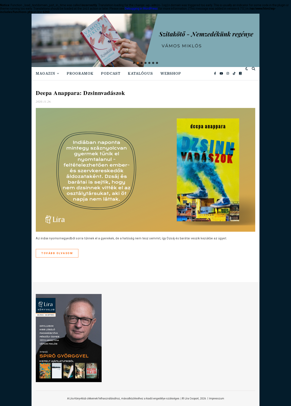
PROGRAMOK (80, 73)
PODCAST (110, 73)
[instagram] (228, 73)
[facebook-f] (215, 73)
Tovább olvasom (57, 253)
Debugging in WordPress (141, 8)
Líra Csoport (192, 398)
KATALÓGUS (140, 73)
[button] (134, 63)
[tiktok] (234, 73)
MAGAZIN (45, 73)
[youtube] (222, 73)
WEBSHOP (170, 73)
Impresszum (216, 398)
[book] (240, 73)
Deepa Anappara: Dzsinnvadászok (80, 93)
